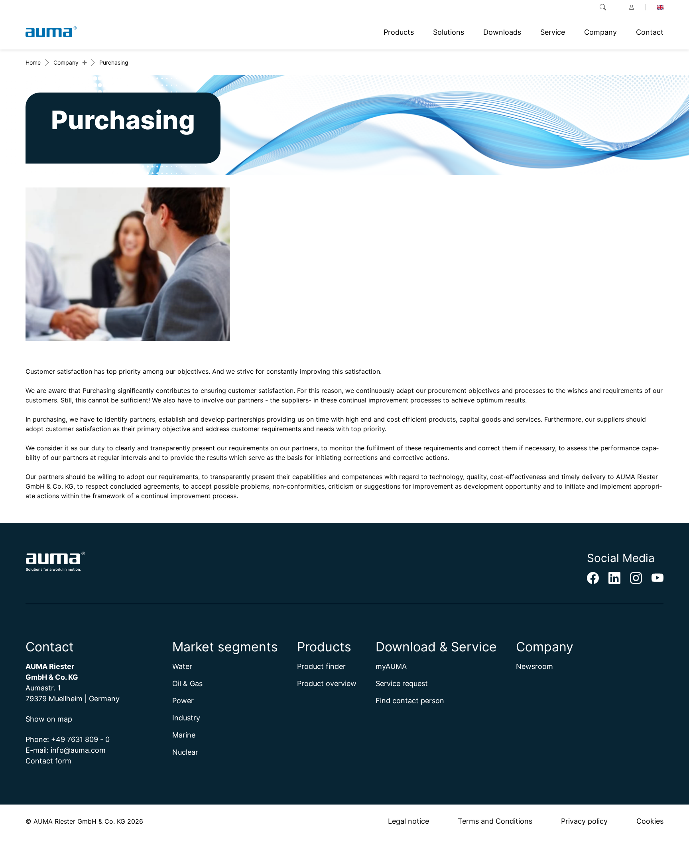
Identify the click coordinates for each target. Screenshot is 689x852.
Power (183, 700)
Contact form (48, 761)
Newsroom (534, 666)
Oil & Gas (187, 683)
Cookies (649, 821)
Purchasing (113, 62)
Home (33, 62)
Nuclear (185, 752)
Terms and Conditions (495, 821)
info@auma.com (78, 750)
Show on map (49, 719)
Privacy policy (584, 821)
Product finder (321, 666)
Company (66, 62)
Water (182, 666)
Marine (183, 735)
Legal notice (408, 821)
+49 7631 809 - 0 (80, 739)
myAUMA (391, 666)
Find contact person (410, 700)
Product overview (326, 683)
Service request (402, 683)
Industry (186, 718)
